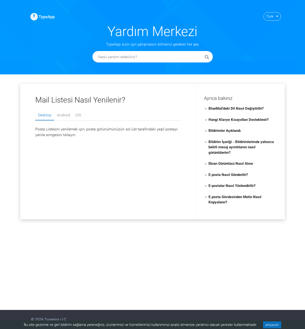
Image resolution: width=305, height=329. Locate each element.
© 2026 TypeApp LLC (48, 319)
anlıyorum (272, 325)
